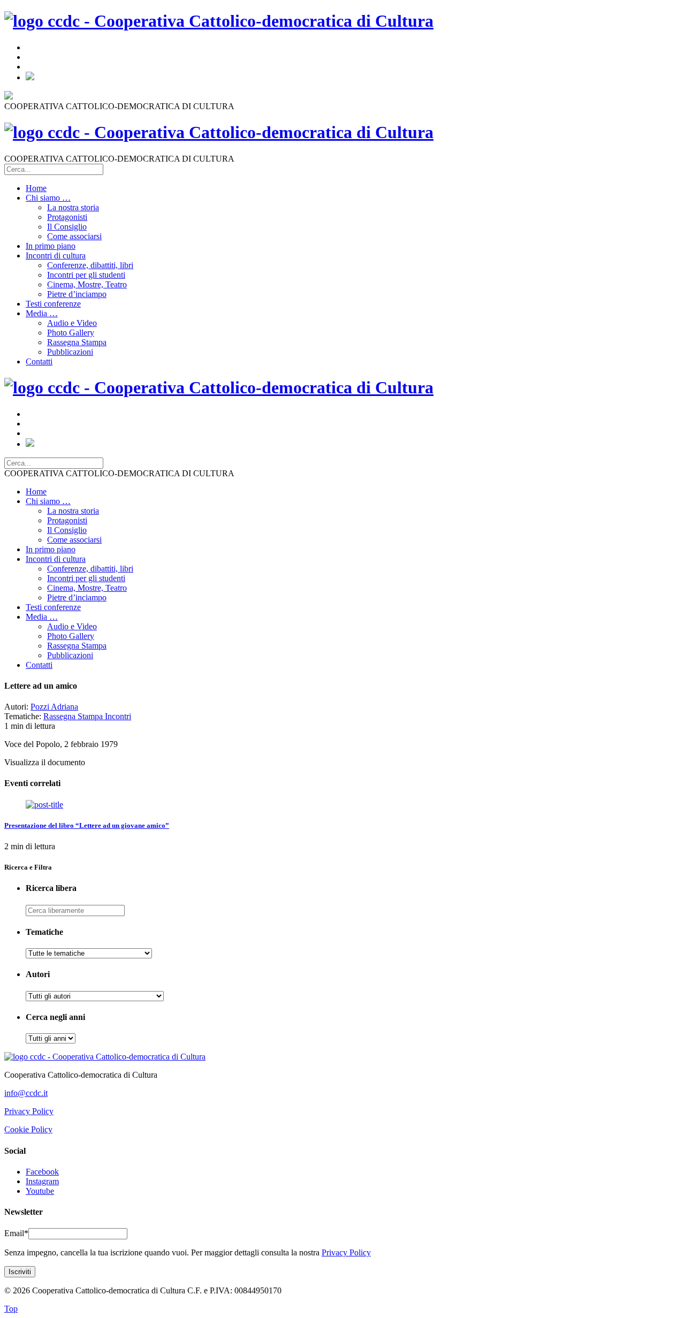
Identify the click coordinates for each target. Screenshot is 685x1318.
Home (36, 188)
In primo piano (50, 245)
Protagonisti (67, 217)
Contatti (39, 361)
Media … (42, 313)
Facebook (42, 1171)
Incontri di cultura (56, 255)
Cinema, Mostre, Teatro (87, 284)
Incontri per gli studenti (86, 274)
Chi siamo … (48, 197)
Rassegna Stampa (76, 342)
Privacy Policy (29, 1111)
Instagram (42, 1181)
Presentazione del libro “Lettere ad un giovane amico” (86, 825)
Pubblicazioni (70, 351)
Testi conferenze (53, 303)
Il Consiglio (67, 226)
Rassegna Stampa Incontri (87, 716)
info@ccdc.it (26, 1093)
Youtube (40, 1190)
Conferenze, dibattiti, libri (90, 265)
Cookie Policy (28, 1129)
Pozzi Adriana (54, 706)
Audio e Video (72, 322)
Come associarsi (74, 236)
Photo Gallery (70, 332)
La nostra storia (73, 207)
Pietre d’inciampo (76, 294)
